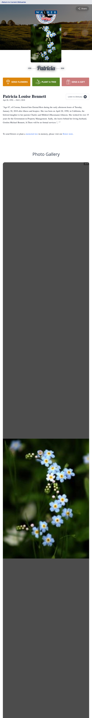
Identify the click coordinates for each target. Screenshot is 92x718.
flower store (68, 133)
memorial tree (32, 133)
